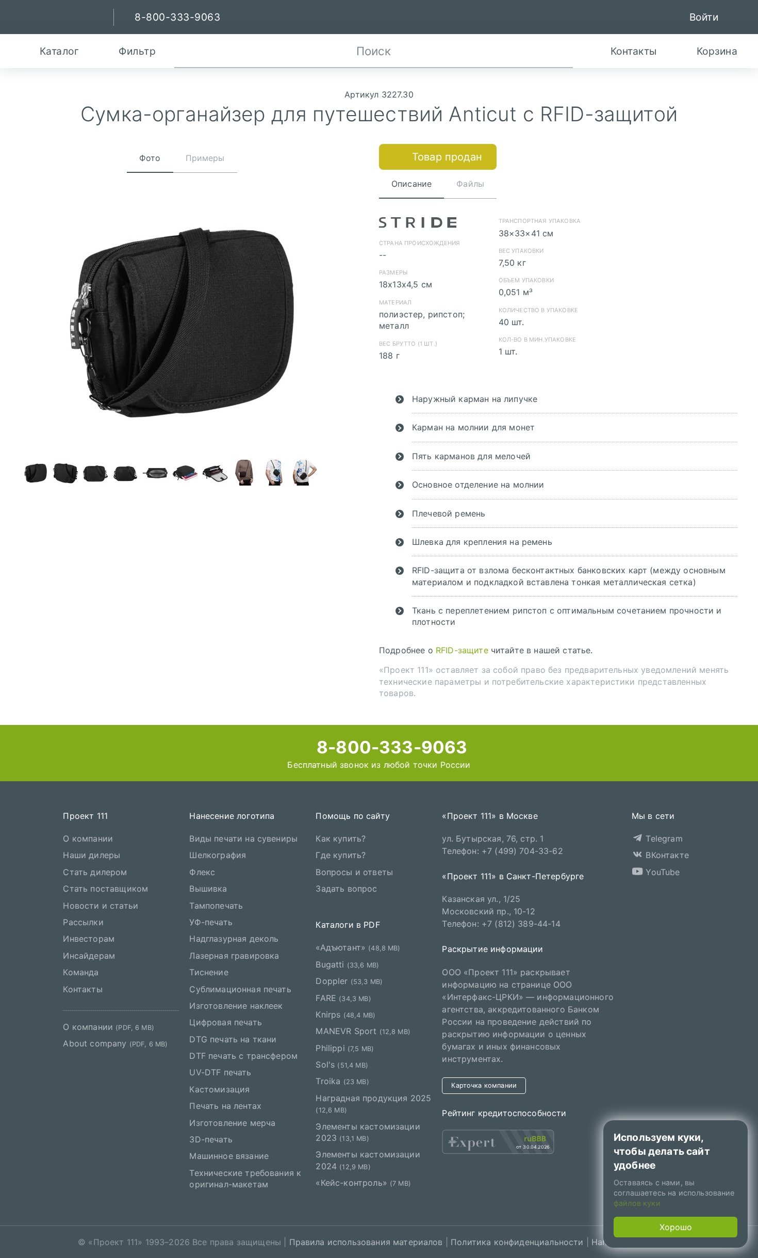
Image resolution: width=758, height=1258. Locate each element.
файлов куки (637, 1203)
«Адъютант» (358, 947)
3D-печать (210, 1139)
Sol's (342, 1064)
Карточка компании (484, 1085)
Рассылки (83, 922)
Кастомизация (219, 1089)
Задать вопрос (346, 888)
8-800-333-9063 (389, 747)
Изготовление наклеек (236, 1006)
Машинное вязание (229, 1156)
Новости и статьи (100, 905)
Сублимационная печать (240, 988)
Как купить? (341, 838)
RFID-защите (462, 650)
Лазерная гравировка (234, 955)
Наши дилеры (91, 855)
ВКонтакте (666, 855)
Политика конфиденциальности (517, 1242)
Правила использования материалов (366, 1242)
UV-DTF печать (220, 1072)
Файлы (470, 184)
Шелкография (217, 855)
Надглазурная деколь (233, 938)
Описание (411, 184)
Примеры (205, 158)
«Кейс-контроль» (363, 1183)
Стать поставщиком (105, 888)
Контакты (82, 988)
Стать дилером (95, 871)
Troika (342, 1081)
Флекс (202, 871)
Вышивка (208, 888)
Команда (80, 972)
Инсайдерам (89, 955)
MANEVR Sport (363, 1031)
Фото (150, 158)
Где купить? (341, 855)
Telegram (662, 838)
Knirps (345, 1014)
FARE (343, 997)
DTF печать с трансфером (243, 1056)
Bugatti (347, 964)
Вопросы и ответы (354, 871)
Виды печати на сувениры (243, 838)
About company (115, 1043)
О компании (88, 838)
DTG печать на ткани (232, 1039)
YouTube (661, 871)
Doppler (349, 981)
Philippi (345, 1047)
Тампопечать (216, 905)
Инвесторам (88, 938)
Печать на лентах (225, 1106)
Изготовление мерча (232, 1122)
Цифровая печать (225, 1022)
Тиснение (208, 972)
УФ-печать (210, 922)
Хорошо (676, 1227)
